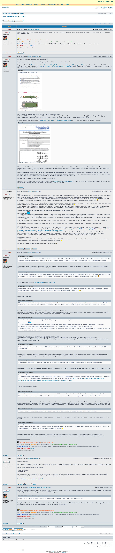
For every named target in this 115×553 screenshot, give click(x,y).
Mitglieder (110, 7)
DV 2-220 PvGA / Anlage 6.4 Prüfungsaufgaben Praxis (55, 120)
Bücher (36, 4)
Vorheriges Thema (99, 23)
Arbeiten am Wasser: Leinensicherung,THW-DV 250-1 (39, 487)
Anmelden (6, 7)
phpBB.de (64, 552)
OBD (62, 4)
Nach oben (5, 52)
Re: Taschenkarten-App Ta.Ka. (34, 56)
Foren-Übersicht (7, 13)
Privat (22, 4)
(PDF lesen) (26, 45)
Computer (42, 4)
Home (17, 4)
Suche (104, 7)
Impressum (29, 4)
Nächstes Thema (108, 23)
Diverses (15, 13)
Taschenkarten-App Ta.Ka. (14, 16)
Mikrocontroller (51, 4)
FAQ (99, 7)
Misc (58, 4)
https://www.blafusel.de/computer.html (44, 282)
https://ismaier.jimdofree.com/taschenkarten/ (30, 479)
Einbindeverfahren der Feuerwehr (63, 181)
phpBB (52, 551)
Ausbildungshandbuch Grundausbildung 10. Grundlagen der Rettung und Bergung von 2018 (57, 65)
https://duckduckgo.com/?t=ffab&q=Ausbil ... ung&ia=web (56, 66)
